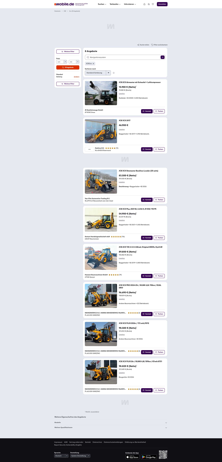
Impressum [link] (58, 442)
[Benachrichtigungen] (144, 4)
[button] (67, 75)
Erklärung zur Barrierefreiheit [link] (135, 442)
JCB (65, 11)
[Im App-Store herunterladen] (133, 457)
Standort (59, 74)
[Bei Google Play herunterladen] (149, 457)
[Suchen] (163, 57)
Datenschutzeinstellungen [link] (113, 442)
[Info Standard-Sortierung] (114, 73)
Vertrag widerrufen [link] (76, 442)
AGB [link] (65, 442)
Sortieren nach (90, 69)
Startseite (57, 11)
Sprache (57, 453)
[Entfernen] (93, 63)
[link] (149, 4)
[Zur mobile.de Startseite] (73, 4)
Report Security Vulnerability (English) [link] (68, 445)
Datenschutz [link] (97, 442)
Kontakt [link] (88, 442)
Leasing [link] (122, 94)
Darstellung (74, 453)
